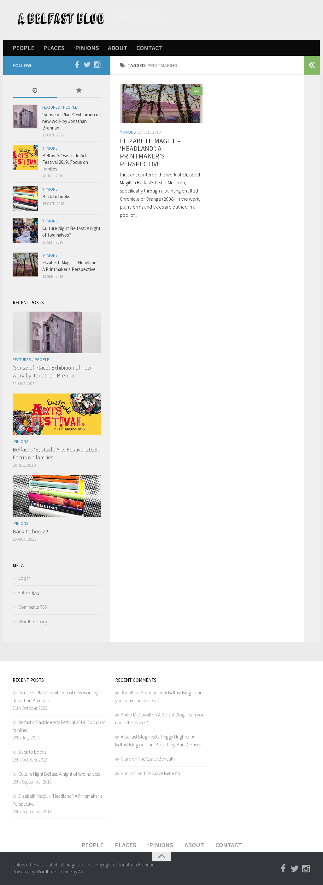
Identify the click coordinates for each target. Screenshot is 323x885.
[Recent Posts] (35, 91)
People (23, 48)
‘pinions (86, 48)
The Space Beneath (156, 759)
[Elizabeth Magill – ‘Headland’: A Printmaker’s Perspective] (161, 103)
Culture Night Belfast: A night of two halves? (59, 774)
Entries (28, 592)
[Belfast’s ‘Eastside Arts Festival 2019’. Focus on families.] (25, 157)
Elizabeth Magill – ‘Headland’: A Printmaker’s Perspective (150, 152)
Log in (24, 578)
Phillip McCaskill (136, 715)
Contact (149, 48)
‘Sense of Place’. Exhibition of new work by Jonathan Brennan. (71, 121)
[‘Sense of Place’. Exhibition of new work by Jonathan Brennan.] (25, 116)
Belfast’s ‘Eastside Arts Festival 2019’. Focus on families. (65, 162)
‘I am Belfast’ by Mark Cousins (173, 745)
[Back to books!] (25, 198)
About (117, 48)
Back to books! (57, 196)
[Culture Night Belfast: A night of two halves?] (25, 230)
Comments (32, 607)
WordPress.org (32, 621)
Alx (81, 872)
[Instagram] (97, 65)
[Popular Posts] (79, 91)
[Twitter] (87, 65)
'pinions (128, 132)
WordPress (46, 872)
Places (54, 48)
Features (51, 107)
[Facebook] (77, 65)
